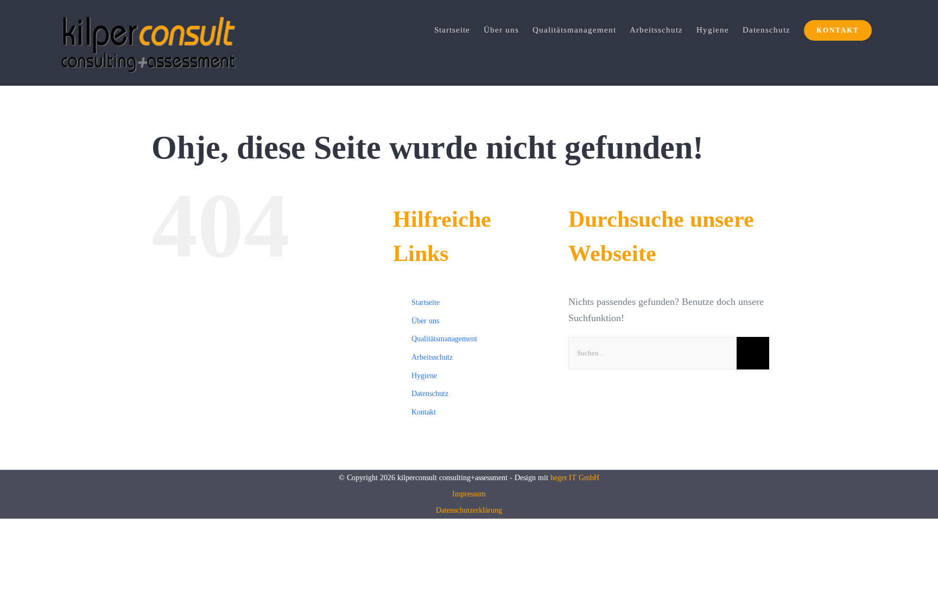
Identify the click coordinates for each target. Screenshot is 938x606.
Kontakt (423, 412)
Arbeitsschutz (432, 357)
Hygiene (424, 376)
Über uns (425, 321)
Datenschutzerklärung (469, 510)
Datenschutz (429, 394)
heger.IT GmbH (574, 478)
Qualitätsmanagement (444, 339)
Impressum (469, 494)
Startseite (425, 302)
